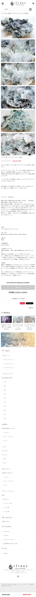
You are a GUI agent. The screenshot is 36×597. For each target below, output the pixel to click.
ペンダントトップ (7, 373)
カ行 (5, 386)
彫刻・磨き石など (7, 517)
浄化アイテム (6, 521)
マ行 (5, 406)
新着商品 (4, 424)
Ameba (6, 553)
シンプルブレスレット (9, 363)
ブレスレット (6, 355)
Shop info (6, 531)
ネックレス (5, 450)
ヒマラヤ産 (6, 507)
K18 (5, 459)
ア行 (5, 382)
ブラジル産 (6, 511)
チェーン (4, 454)
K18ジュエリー (6, 469)
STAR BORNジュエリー (9, 428)
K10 (5, 463)
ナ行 (5, 398)
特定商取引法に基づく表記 (11, 543)
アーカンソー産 (7, 503)
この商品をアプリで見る (18, 298)
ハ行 (5, 402)
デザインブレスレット (9, 359)
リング (5, 440)
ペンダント (6, 432)
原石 (3, 495)
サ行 (5, 390)
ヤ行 (5, 410)
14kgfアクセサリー (7, 473)
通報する (31, 307)
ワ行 (5, 418)
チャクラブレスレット (9, 367)
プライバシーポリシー (9, 539)
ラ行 (5, 414)
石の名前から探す (7, 378)
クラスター (5, 499)
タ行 (5, 394)
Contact (6, 535)
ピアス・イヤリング (9, 436)
